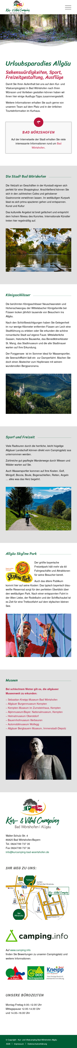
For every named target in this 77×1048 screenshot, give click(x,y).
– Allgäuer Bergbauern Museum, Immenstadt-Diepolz (36, 728)
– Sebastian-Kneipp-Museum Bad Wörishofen (31, 699)
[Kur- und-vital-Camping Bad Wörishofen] (32, 7)
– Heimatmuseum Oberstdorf (22, 716)
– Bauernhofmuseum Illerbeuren (24, 720)
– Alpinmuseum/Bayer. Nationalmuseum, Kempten (34, 712)
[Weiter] (63, 635)
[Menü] (66, 7)
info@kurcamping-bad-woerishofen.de (27, 852)
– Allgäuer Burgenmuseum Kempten (26, 703)
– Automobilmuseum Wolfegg (22, 724)
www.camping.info (20, 950)
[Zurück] (13, 635)
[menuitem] (66, 7)
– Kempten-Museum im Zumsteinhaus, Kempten (33, 707)
